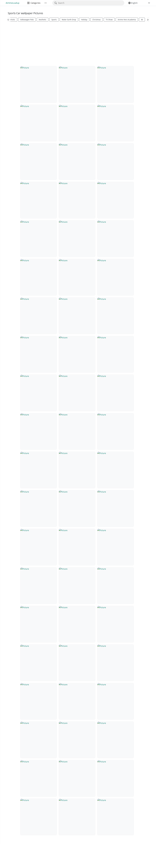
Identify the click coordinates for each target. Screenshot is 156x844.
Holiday (84, 19)
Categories (35, 3)
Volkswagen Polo (27, 19)
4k (142, 19)
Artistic (12, 19)
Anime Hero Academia (127, 19)
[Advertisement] (78, 43)
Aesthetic (42, 19)
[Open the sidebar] (45, 2)
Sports (54, 19)
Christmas (96, 19)
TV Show (109, 19)
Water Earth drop (69, 19)
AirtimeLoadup (12, 3)
